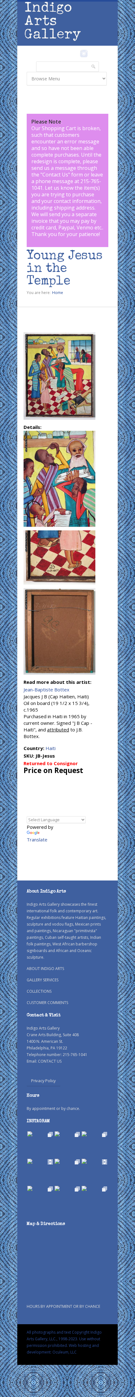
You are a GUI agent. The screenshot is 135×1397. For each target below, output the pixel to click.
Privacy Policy (43, 1080)
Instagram (83, 53)
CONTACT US (50, 1061)
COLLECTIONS (39, 991)
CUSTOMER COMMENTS (47, 1002)
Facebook (75, 53)
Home (57, 292)
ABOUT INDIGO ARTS (45, 968)
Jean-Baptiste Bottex (46, 689)
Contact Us (55, 174)
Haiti (51, 748)
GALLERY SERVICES (42, 980)
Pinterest (93, 53)
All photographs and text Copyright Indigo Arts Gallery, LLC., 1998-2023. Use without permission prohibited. (64, 1339)
